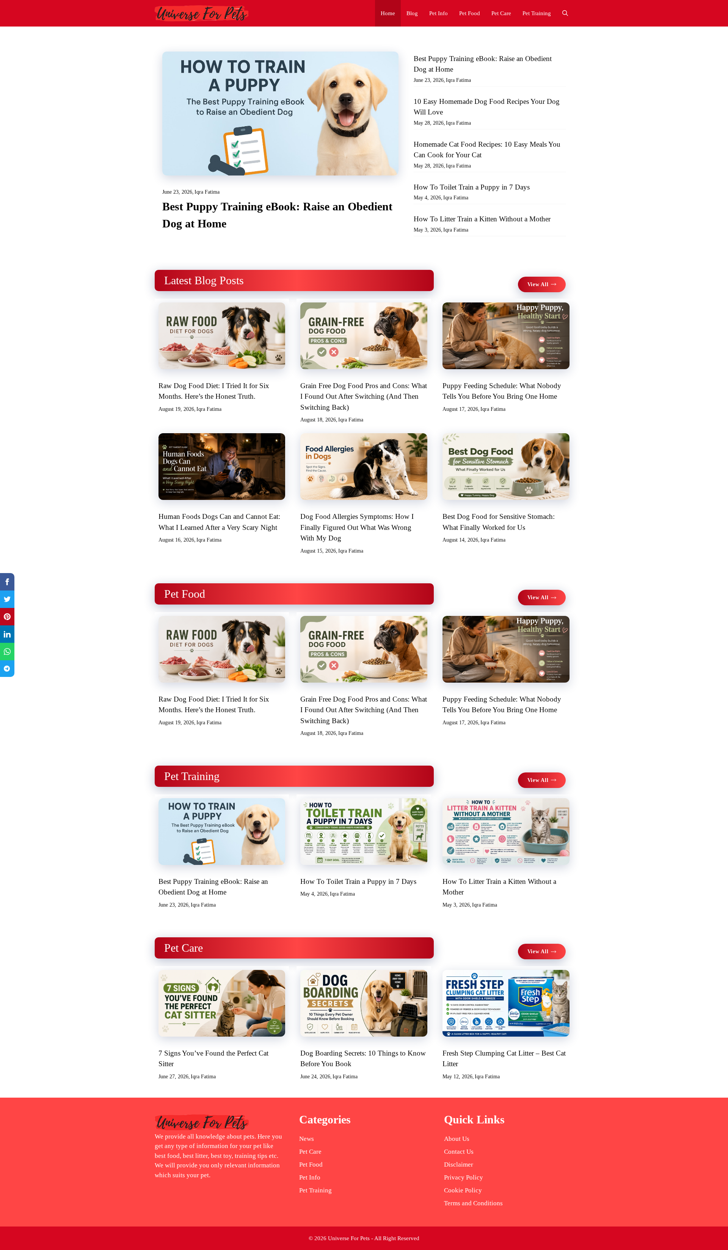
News (306, 1138)
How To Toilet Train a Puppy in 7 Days (472, 187)
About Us (456, 1138)
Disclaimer (458, 1164)
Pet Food (469, 13)
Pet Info (438, 13)
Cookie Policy (463, 1190)
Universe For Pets (349, 1238)
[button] (565, 13)
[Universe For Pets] (201, 13)
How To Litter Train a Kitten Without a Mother (482, 219)
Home (388, 13)
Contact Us (459, 1151)
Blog (412, 13)
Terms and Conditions (473, 1203)
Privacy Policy (463, 1177)
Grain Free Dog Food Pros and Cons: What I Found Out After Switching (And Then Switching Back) (363, 396)
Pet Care (501, 13)
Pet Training (536, 13)
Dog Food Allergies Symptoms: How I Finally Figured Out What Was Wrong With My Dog (357, 527)
